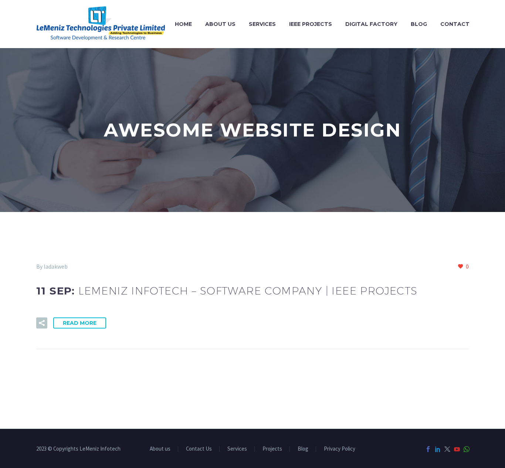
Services (262, 24)
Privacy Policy (339, 449)
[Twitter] (447, 449)
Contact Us (199, 449)
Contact (455, 24)
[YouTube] (457, 449)
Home (183, 24)
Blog (419, 24)
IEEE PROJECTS (310, 24)
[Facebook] (428, 449)
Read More (79, 323)
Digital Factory (371, 24)
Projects (272, 449)
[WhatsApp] (467, 449)
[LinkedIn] (438, 449)
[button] (41, 323)
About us (220, 24)
